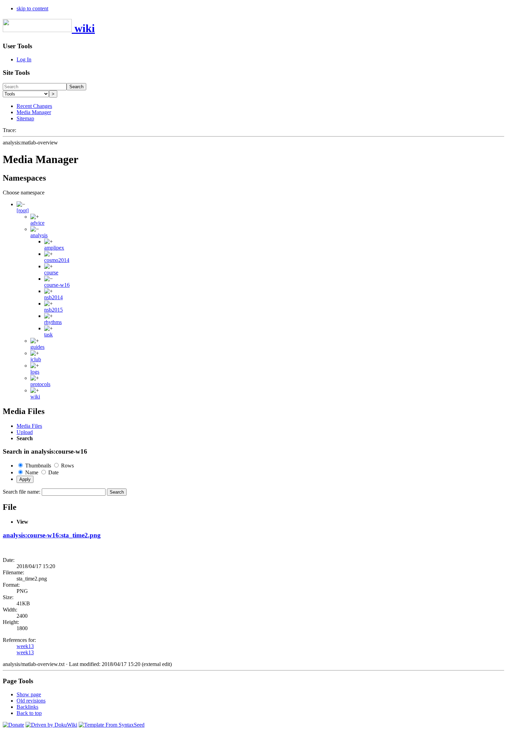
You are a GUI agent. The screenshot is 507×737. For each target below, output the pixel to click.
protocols (40, 384)
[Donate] (13, 725)
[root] (23, 210)
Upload (25, 432)
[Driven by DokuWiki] (51, 725)
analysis (39, 235)
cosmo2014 (56, 260)
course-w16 (57, 285)
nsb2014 (53, 297)
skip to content (32, 8)
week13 (25, 646)
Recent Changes (34, 106)
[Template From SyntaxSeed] (112, 725)
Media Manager (34, 112)
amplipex (54, 248)
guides (37, 347)
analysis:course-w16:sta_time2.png (52, 535)
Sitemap (25, 118)
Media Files (29, 426)
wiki (35, 397)
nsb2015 (53, 310)
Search (76, 86)
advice (37, 223)
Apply (25, 479)
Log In (24, 59)
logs (34, 372)
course (51, 272)
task (48, 334)
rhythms (53, 322)
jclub (35, 359)
